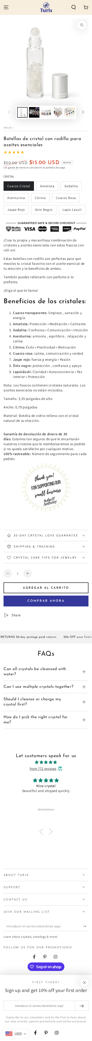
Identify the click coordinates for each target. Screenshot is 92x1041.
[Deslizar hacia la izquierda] (9, 112)
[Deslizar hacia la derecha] (83, 112)
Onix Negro (44, 210)
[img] (46, 762)
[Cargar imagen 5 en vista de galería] (69, 112)
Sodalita (72, 187)
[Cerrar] (84, 982)
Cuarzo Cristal (18, 187)
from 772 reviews (43, 768)
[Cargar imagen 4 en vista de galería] (58, 112)
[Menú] (6, 7)
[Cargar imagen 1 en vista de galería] (22, 112)
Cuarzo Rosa (66, 199)
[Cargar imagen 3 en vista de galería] (46, 112)
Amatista (48, 187)
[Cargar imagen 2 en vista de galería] (34, 112)
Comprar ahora (46, 600)
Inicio (8, 127)
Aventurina (16, 199)
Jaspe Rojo (16, 210)
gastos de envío (16, 167)
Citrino (42, 199)
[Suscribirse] (85, 926)
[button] (73, 7)
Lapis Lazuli (72, 210)
